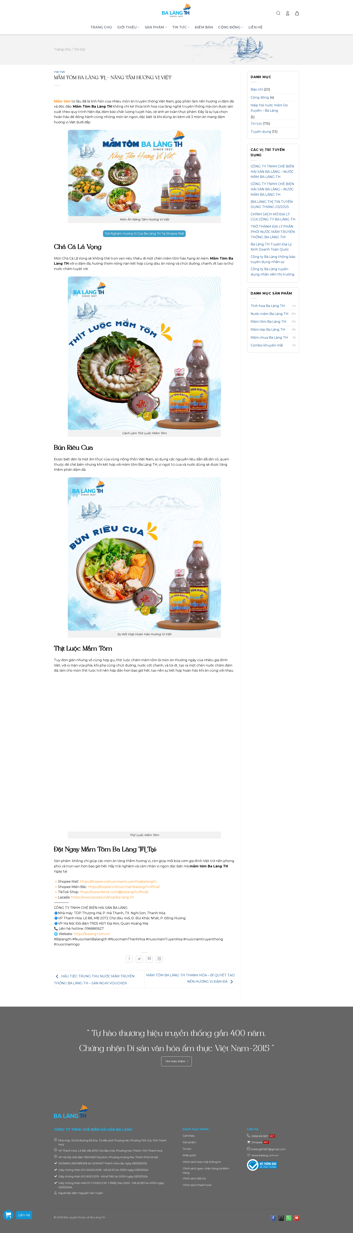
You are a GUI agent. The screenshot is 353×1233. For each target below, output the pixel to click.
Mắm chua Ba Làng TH (269, 337)
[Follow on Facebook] (273, 1218)
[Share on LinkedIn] (159, 959)
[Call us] (289, 1218)
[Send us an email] (281, 1218)
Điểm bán (204, 27)
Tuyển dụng (261, 132)
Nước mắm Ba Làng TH (269, 314)
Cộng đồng (229, 27)
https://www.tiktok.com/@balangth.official (114, 892)
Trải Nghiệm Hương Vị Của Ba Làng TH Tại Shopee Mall (144, 233)
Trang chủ (101, 27)
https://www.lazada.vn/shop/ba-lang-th (103, 897)
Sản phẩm (154, 27)
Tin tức (179, 27)
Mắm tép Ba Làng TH (268, 330)
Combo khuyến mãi (267, 345)
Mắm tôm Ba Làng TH (268, 322)
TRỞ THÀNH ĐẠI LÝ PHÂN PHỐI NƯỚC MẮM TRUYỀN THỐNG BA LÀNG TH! (273, 232)
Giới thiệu (127, 27)
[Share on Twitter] (139, 959)
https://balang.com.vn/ (92, 934)
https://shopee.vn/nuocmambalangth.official (125, 887)
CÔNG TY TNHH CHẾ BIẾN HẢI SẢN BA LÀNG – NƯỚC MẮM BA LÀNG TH (272, 171)
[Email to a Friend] (149, 959)
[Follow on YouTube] (296, 1218)
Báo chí (257, 89)
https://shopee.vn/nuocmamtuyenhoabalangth (118, 881)
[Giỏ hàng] (297, 13)
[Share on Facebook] (129, 959)
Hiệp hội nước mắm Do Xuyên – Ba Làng (269, 107)
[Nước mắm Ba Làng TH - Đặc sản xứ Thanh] (176, 10)
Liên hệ (255, 27)
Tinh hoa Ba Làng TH (268, 306)
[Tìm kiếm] (278, 13)
